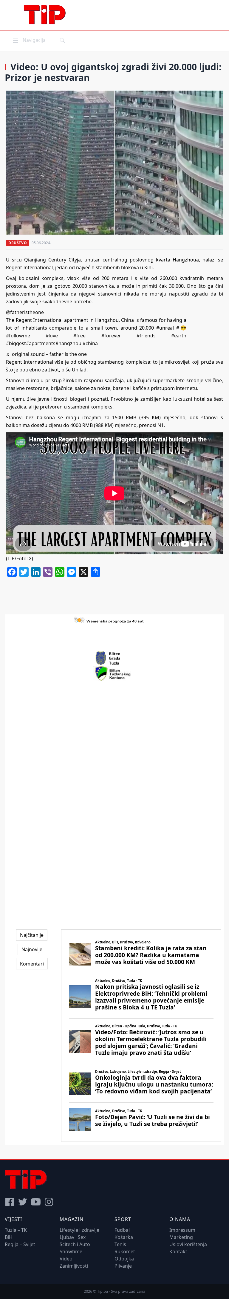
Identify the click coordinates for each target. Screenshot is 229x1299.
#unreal (165, 328)
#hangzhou (68, 343)
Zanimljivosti (74, 1266)
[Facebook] (9, 1202)
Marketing (181, 1237)
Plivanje (123, 1266)
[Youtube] (36, 1202)
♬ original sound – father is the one (46, 354)
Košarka (123, 1237)
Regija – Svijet (20, 1244)
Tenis (120, 1244)
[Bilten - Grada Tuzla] (114, 658)
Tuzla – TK (16, 1230)
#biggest (16, 343)
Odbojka (124, 1258)
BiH (9, 1237)
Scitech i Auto (75, 1244)
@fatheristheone (25, 312)
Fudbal (122, 1230)
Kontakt (178, 1251)
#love (52, 335)
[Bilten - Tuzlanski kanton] (114, 673)
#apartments (40, 343)
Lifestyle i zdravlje (79, 1230)
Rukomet (124, 1251)
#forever (111, 335)
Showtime (71, 1251)
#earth (178, 335)
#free (79, 335)
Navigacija (29, 39)
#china (90, 343)
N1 (160, 425)
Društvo (17, 242)
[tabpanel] (141, 1036)
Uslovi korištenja (188, 1244)
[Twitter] (22, 1202)
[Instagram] (49, 1202)
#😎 (181, 328)
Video (66, 1258)
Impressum (182, 1230)
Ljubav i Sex (73, 1237)
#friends (146, 335)
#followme (18, 335)
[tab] (31, 935)
